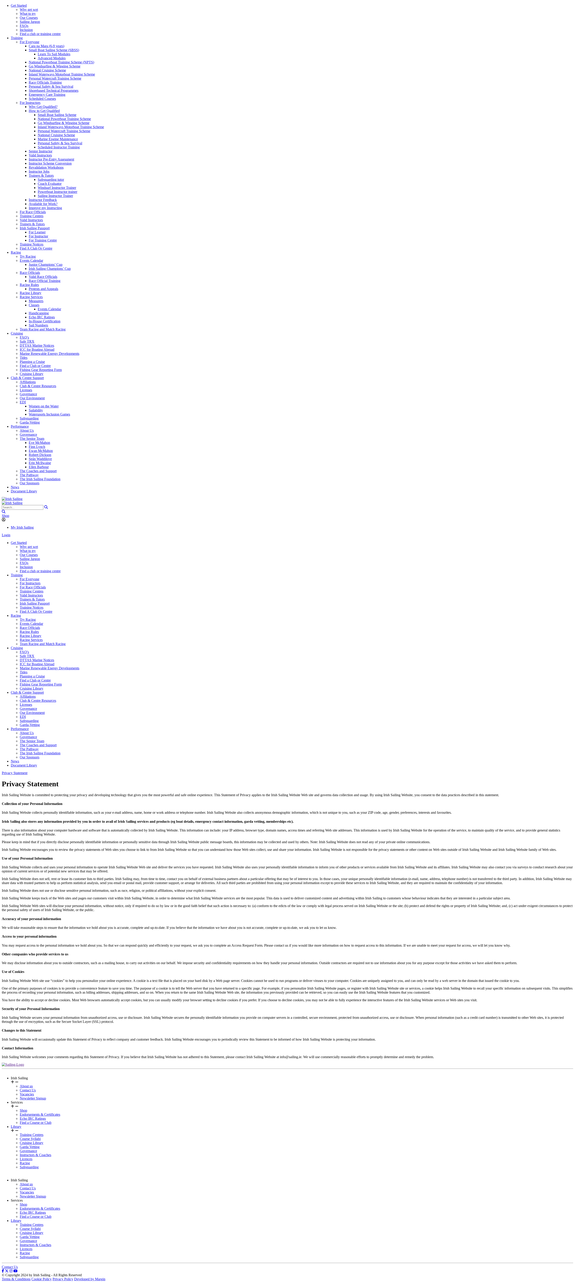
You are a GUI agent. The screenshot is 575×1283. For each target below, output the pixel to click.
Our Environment (32, 398)
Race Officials (30, 273)
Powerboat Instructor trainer (57, 192)
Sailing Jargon (30, 22)
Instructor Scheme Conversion (50, 163)
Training (17, 38)
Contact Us (28, 1090)
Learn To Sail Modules (54, 54)
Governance (28, 394)
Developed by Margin (89, 1279)
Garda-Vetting (30, 422)
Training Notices (31, 244)
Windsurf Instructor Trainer (57, 188)
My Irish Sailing (22, 527)
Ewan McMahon (41, 451)
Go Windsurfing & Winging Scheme (54, 66)
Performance (20, 426)
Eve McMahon (39, 443)
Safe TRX (27, 341)
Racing (16, 252)
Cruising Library (31, 374)
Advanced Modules (52, 58)
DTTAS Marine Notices (37, 345)
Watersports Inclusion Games (49, 414)
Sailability (36, 410)
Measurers (36, 301)
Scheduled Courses (42, 99)
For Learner (37, 232)
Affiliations (28, 382)
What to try (28, 14)
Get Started (19, 5)
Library (16, 1127)
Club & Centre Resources (38, 386)
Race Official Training (44, 281)
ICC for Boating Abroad (37, 349)
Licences (26, 1159)
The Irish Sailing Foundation (40, 479)
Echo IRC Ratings (42, 317)
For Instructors (30, 103)
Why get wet (29, 9)
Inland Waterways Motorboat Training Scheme (62, 74)
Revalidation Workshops (46, 167)
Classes (34, 305)
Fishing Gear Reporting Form (41, 370)
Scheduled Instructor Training (59, 147)
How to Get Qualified (44, 111)
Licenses (26, 390)
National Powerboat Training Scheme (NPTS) (61, 62)
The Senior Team (32, 438)
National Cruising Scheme (47, 70)
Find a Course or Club (35, 1122)
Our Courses (29, 18)
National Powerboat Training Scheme (64, 119)
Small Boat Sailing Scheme (57, 115)
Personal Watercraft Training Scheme (55, 78)
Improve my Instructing (45, 208)
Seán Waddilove (40, 459)
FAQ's (24, 337)
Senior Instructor (40, 151)
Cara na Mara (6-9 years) (46, 46)
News (15, 487)
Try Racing (28, 256)
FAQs (24, 26)
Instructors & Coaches (35, 1155)
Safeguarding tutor (51, 179)
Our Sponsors (29, 483)
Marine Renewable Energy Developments (49, 353)
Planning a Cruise (32, 362)
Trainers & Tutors (41, 175)
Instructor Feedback (43, 200)
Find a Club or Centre (35, 366)
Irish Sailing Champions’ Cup (50, 268)
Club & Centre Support (27, 378)
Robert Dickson (40, 455)
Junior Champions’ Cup (45, 264)
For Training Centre (43, 240)
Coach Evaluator (50, 184)
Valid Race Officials (43, 277)
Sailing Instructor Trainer (55, 196)
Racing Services (31, 297)
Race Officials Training (45, 82)
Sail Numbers (38, 325)
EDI (23, 402)
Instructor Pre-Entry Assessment (51, 159)
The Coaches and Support (38, 471)
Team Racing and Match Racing (43, 329)
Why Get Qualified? (43, 107)
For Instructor (38, 236)
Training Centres (31, 216)
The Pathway (29, 475)
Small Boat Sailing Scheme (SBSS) (54, 50)
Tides (23, 358)
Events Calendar (31, 260)
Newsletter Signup (33, 1098)
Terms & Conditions (16, 1279)
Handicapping (39, 313)
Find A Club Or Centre (36, 248)
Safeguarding (29, 418)
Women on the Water (44, 406)
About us (26, 1086)
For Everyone (29, 42)
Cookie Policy (41, 1279)
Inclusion (26, 30)
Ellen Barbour (39, 467)
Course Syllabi (30, 1139)
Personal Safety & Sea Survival (51, 86)
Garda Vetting (30, 1147)
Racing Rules (29, 285)
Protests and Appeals (43, 289)
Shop (5, 516)
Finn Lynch (37, 447)
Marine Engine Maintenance (58, 139)
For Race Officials (33, 212)
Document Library (24, 491)
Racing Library (30, 293)
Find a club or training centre (40, 34)
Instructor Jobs (39, 171)
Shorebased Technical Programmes (53, 90)
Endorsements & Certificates (40, 1114)
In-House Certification (44, 321)
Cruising (17, 333)
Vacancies (27, 1094)
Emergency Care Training (47, 94)
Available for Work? (43, 204)
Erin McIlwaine (40, 463)
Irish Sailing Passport (35, 228)
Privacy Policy (63, 1279)
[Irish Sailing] (12, 499)
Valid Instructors (40, 155)
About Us (27, 430)
